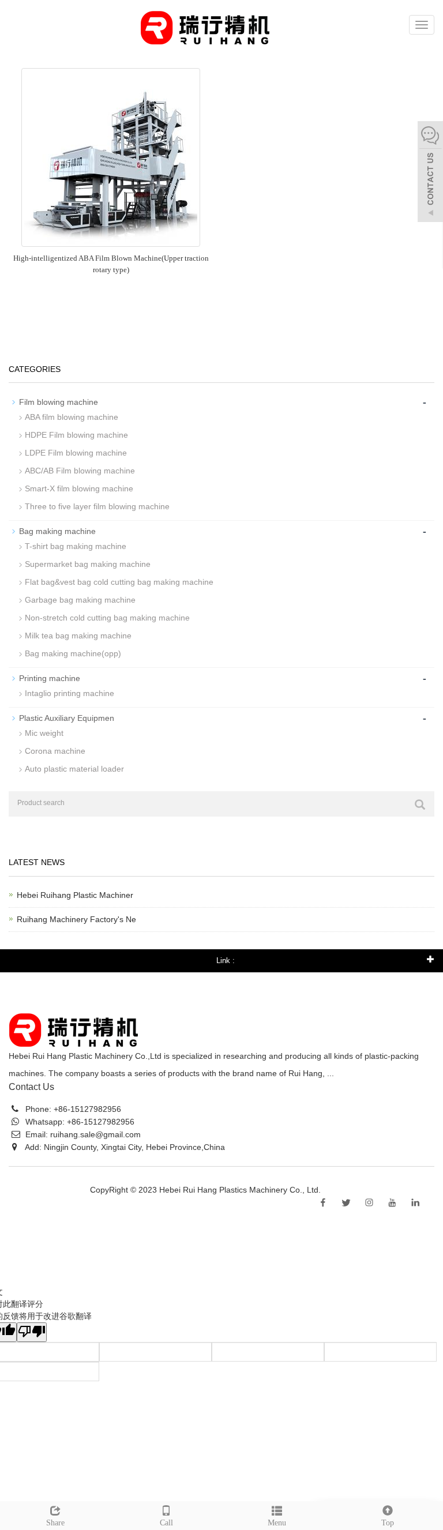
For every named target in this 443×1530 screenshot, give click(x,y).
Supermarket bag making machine (88, 564)
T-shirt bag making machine (75, 546)
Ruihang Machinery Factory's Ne (76, 919)
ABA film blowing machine (71, 417)
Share (55, 1522)
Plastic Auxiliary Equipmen (66, 718)
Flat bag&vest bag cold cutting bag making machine (119, 582)
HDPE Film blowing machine (76, 434)
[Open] (430, 173)
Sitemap (338, 1189)
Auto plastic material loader (74, 768)
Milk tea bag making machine (78, 635)
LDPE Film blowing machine (76, 452)
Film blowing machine (58, 402)
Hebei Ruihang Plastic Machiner (75, 895)
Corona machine (55, 750)
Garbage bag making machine (80, 599)
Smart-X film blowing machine (79, 488)
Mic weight (44, 733)
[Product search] (420, 804)
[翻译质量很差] (32, 1332)
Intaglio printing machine (69, 693)
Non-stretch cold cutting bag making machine (107, 617)
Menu (277, 1522)
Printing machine (49, 678)
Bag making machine (57, 531)
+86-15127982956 (86, 1109)
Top (387, 1522)
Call (166, 1522)
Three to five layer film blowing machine (97, 506)
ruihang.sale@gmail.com (95, 1134)
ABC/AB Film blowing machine (80, 470)
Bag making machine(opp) (73, 653)
